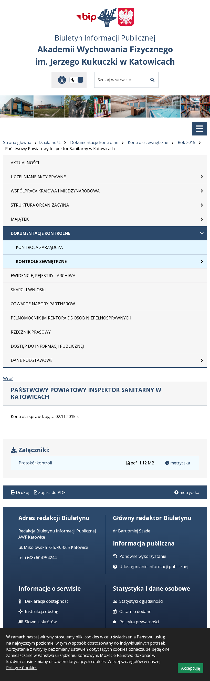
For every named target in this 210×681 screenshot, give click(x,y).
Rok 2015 (186, 142)
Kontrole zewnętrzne (148, 142)
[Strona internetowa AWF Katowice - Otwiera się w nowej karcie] (107, 17)
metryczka (179, 463)
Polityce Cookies (21, 667)
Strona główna (17, 142)
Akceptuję (192, 669)
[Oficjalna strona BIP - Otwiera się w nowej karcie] (86, 17)
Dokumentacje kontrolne (94, 142)
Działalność (50, 142)
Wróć (8, 378)
